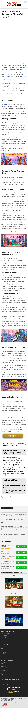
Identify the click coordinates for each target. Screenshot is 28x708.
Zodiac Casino (5, 551)
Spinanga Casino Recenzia (6, 545)
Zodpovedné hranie (5, 684)
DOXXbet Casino (4, 663)
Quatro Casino (4, 674)
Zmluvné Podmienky (5, 655)
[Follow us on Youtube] (5, 704)
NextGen (14, 612)
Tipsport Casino (4, 666)
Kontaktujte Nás (4, 649)
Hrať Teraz (21, 546)
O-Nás (2, 648)
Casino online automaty (7, 104)
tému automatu (5, 129)
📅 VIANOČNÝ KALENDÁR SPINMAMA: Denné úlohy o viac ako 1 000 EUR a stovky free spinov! (13, 515)
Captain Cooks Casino (7, 566)
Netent (14, 575)
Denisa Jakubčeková (16, 496)
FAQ (1, 647)
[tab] (14, 452)
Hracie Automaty (4, 635)
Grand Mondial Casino (7, 561)
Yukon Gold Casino (5, 670)
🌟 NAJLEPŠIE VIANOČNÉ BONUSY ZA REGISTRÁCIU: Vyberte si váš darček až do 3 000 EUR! (14, 520)
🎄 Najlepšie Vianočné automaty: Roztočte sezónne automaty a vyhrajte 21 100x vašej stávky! (12, 533)
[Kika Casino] (14, 3)
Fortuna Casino (4, 665)
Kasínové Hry (3, 637)
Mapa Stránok (3, 653)
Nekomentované (9, 497)
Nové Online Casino (5, 633)
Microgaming (14, 593)
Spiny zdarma (3, 639)
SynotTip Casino (4, 673)
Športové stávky (4, 652)
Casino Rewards (4, 671)
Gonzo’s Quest (4, 651)
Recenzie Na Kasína (5, 641)
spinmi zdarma (13, 199)
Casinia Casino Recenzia (8, 556)
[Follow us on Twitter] (3, 705)
